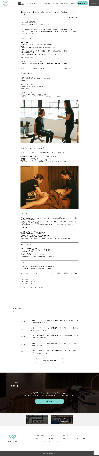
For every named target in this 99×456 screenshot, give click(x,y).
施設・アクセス (66, 435)
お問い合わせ (38, 438)
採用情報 (66, 3)
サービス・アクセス (36, 3)
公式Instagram (40, 441)
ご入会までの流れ (59, 3)
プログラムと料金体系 (46, 3)
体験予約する (49, 401)
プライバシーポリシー (81, 438)
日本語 (20, 3)
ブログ (53, 3)
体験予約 (78, 435)
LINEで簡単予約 (82, 3)
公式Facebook (53, 441)
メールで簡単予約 (72, 3)
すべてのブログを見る (49, 360)
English (22, 3)
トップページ (28, 3)
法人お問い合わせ (52, 438)
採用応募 (65, 438)
